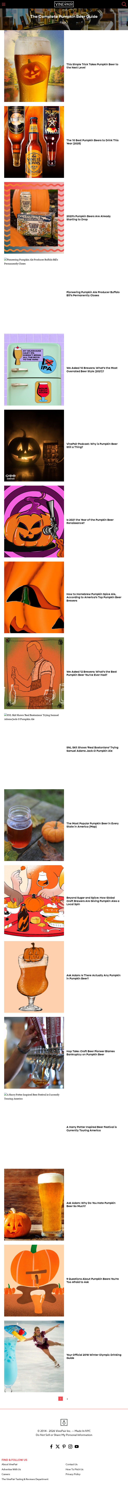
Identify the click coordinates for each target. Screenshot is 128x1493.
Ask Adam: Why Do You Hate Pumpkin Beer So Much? (91, 1204)
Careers (6, 1474)
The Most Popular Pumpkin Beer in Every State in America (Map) (92, 825)
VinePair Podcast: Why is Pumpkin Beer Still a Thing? (92, 445)
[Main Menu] (3, 4)
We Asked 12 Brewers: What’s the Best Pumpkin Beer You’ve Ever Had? (91, 673)
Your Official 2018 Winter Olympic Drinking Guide (93, 1356)
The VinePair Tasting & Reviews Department (25, 1479)
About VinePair (10, 1464)
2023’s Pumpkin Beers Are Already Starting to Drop (88, 218)
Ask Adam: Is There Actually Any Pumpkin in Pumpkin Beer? (93, 977)
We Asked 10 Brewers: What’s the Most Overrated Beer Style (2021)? (92, 369)
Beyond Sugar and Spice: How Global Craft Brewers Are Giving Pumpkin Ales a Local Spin (92, 901)
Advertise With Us (11, 1469)
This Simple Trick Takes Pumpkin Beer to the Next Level (92, 66)
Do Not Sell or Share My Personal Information (64, 1435)
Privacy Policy (73, 1474)
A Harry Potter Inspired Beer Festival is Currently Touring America (91, 1128)
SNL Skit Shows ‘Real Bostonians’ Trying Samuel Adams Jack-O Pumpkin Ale (92, 749)
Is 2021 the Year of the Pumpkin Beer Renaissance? (90, 521)
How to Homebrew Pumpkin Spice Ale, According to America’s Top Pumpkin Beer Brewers (93, 597)
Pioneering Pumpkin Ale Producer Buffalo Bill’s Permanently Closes (93, 294)
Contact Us (72, 1464)
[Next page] (67, 1398)
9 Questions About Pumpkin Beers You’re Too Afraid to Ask (92, 1280)
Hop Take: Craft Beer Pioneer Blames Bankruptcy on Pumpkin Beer (90, 1053)
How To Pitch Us (74, 1469)
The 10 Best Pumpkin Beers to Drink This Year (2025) (92, 142)
